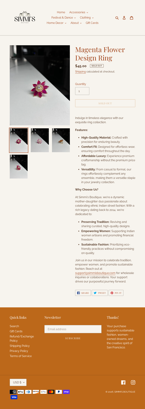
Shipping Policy (20, 345)
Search (14, 326)
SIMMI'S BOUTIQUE (124, 391)
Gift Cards (16, 331)
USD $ (17, 382)
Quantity (80, 84)
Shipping (80, 71)
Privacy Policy (19, 351)
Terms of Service (21, 356)
